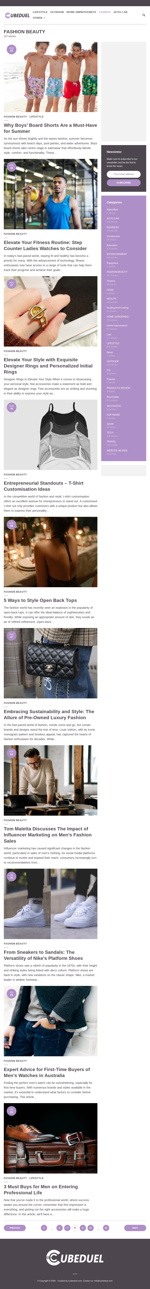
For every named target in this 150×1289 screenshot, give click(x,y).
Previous (15, 1228)
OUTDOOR (57, 12)
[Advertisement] (124, 91)
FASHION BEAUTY (15, 116)
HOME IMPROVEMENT (81, 12)
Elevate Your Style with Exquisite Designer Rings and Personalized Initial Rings (48, 366)
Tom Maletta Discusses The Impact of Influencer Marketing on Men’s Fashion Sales (48, 835)
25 (106, 1228)
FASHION (105, 12)
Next (135, 1228)
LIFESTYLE (40, 12)
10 (90, 1228)
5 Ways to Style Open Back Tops (40, 600)
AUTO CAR (120, 12)
